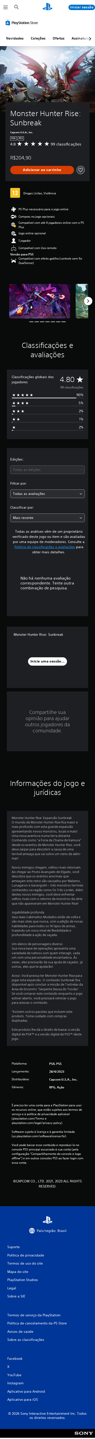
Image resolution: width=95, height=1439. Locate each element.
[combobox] (47, 469)
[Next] (88, 301)
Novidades (15, 38)
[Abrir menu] (5, 7)
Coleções (38, 38)
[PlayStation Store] (22, 22)
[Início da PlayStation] (47, 7)
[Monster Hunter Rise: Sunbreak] (39, 301)
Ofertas (59, 38)
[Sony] (84, 1437)
